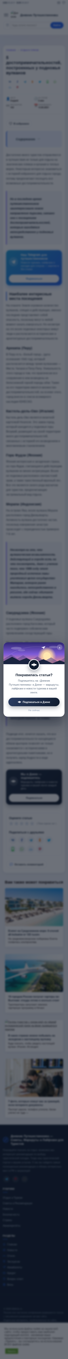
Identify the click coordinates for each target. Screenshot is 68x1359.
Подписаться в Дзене (36, 702)
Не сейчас (34, 710)
